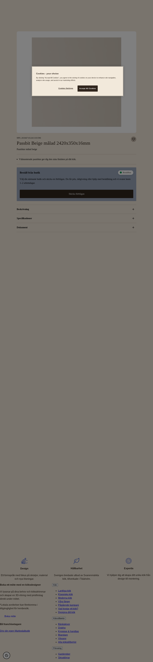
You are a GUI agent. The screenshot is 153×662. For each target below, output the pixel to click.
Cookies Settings (65, 88)
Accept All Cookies (87, 88)
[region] (77, 81)
